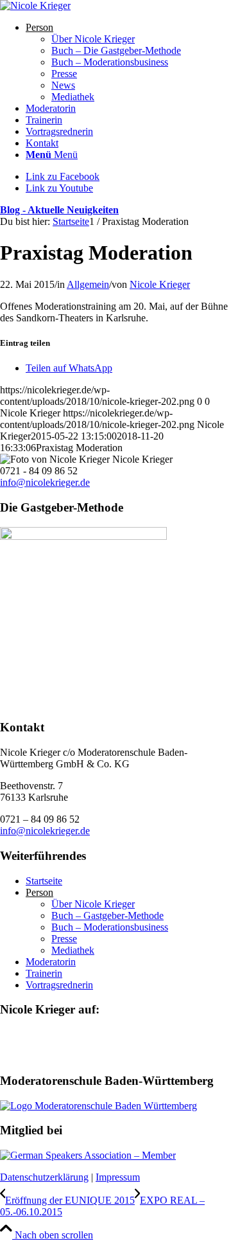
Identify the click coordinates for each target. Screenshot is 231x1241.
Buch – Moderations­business (109, 927)
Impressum (118, 1177)
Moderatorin (51, 961)
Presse (64, 938)
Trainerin (44, 973)
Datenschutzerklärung (44, 1177)
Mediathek (72, 950)
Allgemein (88, 284)
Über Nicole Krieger (93, 903)
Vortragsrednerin (59, 984)
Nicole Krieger (160, 284)
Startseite (44, 880)
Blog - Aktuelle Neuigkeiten (59, 209)
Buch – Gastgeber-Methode (107, 915)
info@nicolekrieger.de (45, 482)
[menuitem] (128, 62)
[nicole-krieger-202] (35, 5)
